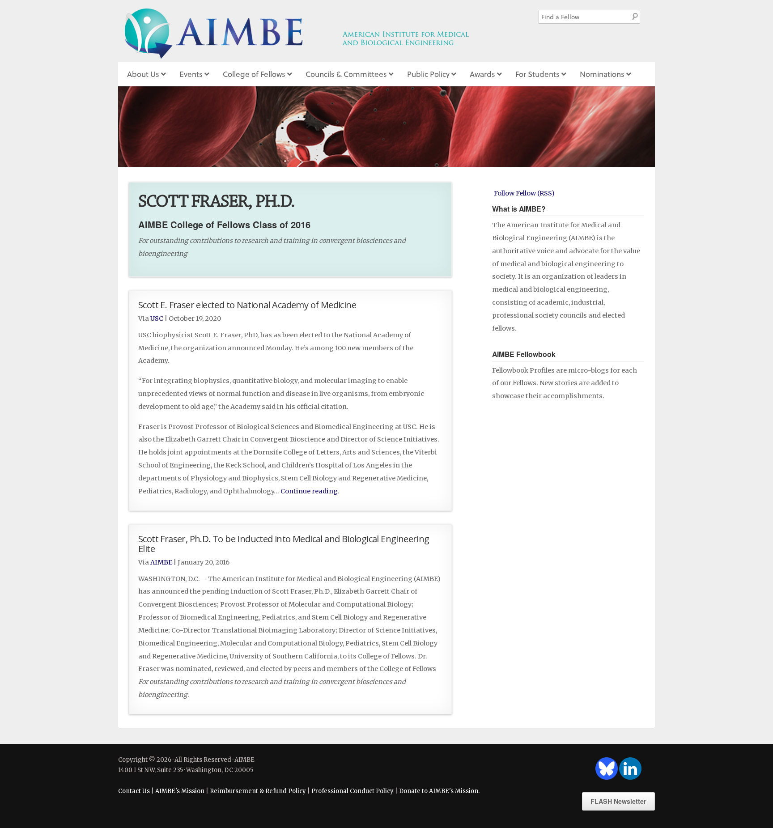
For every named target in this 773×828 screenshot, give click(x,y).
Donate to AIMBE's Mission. (439, 791)
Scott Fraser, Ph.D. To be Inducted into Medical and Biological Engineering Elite (283, 543)
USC (156, 318)
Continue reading (309, 491)
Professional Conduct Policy (352, 791)
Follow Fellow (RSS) (524, 193)
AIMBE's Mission (179, 791)
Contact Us (134, 791)
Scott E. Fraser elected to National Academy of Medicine (247, 304)
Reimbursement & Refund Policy (258, 791)
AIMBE (316, 31)
